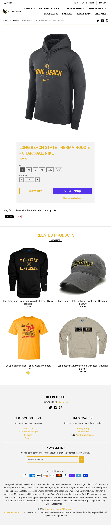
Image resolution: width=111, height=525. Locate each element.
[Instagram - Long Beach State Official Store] (107, 20)
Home (5, 21)
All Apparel (15, 21)
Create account (88, 3)
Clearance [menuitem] (100, 14)
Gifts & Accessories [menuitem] (50, 8)
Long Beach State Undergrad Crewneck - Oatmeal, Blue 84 (83, 367)
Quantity (23, 176)
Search (28, 438)
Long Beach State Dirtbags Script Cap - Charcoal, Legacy (83, 302)
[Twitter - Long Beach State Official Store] (98, 20)
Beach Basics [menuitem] (51, 14)
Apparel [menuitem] (28, 8)
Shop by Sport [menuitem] (74, 8)
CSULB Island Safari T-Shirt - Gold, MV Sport (28, 365)
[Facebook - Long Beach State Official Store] (102, 20)
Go (82, 459)
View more (55, 240)
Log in (75, 3)
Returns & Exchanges (28, 431)
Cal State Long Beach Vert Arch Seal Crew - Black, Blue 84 (28, 302)
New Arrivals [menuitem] (83, 14)
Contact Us (63, 402)
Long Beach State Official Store (59, 509)
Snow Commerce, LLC (13, 512)
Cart (103, 3)
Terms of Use (83, 431)
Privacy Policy (83, 428)
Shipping (28, 435)
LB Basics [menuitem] (67, 14)
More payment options (72, 198)
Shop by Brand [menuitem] (96, 8)
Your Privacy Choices (84, 435)
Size (21, 165)
